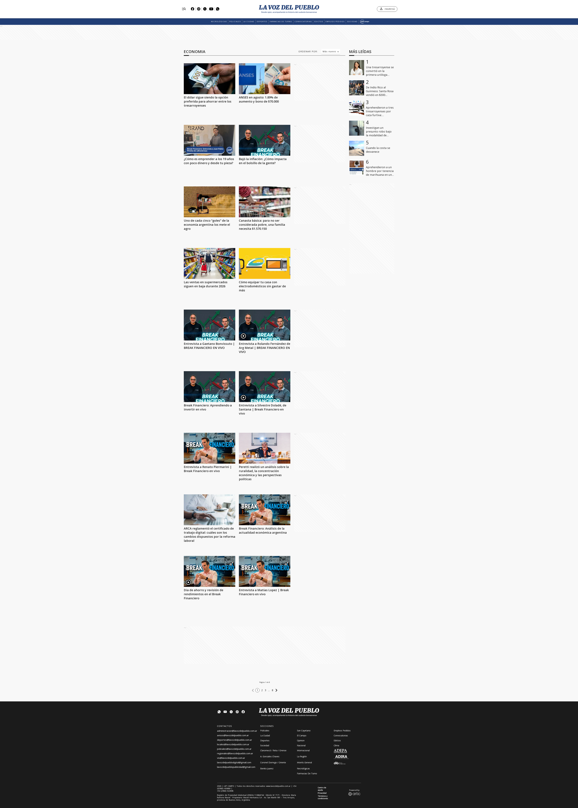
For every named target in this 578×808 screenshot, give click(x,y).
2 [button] (262, 690)
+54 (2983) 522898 (225, 791)
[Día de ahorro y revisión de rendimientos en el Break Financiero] (209, 571)
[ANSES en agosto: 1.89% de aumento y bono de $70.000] (264, 78)
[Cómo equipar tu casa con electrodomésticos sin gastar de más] (264, 263)
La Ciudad (248, 21)
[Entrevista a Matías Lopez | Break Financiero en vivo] (264, 571)
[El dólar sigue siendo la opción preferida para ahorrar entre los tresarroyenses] (209, 78)
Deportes (262, 21)
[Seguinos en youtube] (225, 712)
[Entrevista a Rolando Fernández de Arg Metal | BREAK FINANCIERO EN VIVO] (264, 325)
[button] (253, 690)
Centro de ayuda (322, 788)
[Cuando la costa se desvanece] (356, 148)
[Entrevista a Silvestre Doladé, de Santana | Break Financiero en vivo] (264, 386)
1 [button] (257, 690)
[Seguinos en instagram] (237, 712)
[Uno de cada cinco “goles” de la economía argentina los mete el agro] (209, 201)
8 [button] (272, 690)
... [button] (269, 690)
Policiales (235, 21)
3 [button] (265, 690)
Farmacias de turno (281, 21)
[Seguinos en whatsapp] (219, 712)
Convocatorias (303, 21)
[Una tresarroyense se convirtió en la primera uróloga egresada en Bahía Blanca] (356, 67)
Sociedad (352, 21)
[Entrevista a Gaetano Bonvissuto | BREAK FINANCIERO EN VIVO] (209, 325)
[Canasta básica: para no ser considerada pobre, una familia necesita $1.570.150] (264, 201)
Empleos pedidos (335, 21)
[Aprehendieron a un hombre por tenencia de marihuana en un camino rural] (356, 167)
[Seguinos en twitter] (231, 712)
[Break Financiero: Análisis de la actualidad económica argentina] (264, 509)
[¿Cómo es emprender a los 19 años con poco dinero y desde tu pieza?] (209, 140)
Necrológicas (219, 21)
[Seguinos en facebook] (243, 712)
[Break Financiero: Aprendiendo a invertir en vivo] (209, 386)
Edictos (318, 21)
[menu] (184, 9)
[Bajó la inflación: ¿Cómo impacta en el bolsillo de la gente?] (264, 140)
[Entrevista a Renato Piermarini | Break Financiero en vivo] (209, 448)
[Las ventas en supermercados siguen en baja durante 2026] (209, 263)
